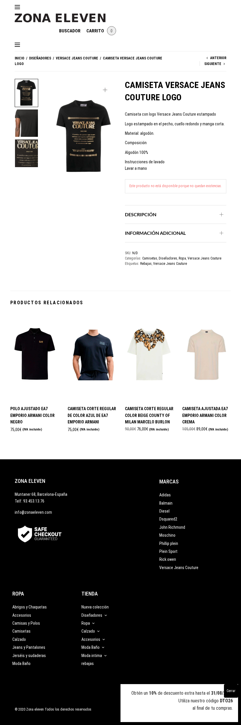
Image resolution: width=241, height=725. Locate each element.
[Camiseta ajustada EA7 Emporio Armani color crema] (206, 357)
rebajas (87, 663)
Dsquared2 (168, 519)
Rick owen (167, 559)
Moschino (167, 535)
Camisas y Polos (26, 623)
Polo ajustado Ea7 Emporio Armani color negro (32, 415)
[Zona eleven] (64, 15)
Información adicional (155, 233)
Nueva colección (95, 607)
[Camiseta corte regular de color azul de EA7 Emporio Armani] (92, 357)
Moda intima (91, 655)
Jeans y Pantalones (28, 647)
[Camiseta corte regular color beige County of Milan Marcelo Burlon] (149, 357)
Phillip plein (168, 543)
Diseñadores (40, 58)
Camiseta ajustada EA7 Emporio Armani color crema (205, 415)
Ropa (182, 258)
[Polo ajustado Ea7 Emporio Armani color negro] (34, 357)
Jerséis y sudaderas (29, 655)
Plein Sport (168, 551)
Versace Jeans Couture (77, 58)
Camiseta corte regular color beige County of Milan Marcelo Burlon (149, 415)
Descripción (140, 214)
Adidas (165, 495)
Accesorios (21, 615)
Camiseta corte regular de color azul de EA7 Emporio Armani (92, 415)
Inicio (19, 58)
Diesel (164, 511)
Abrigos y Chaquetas (29, 607)
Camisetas (149, 258)
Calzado (19, 639)
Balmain (166, 503)
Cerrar (231, 691)
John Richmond (172, 527)
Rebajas (146, 264)
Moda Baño (21, 663)
